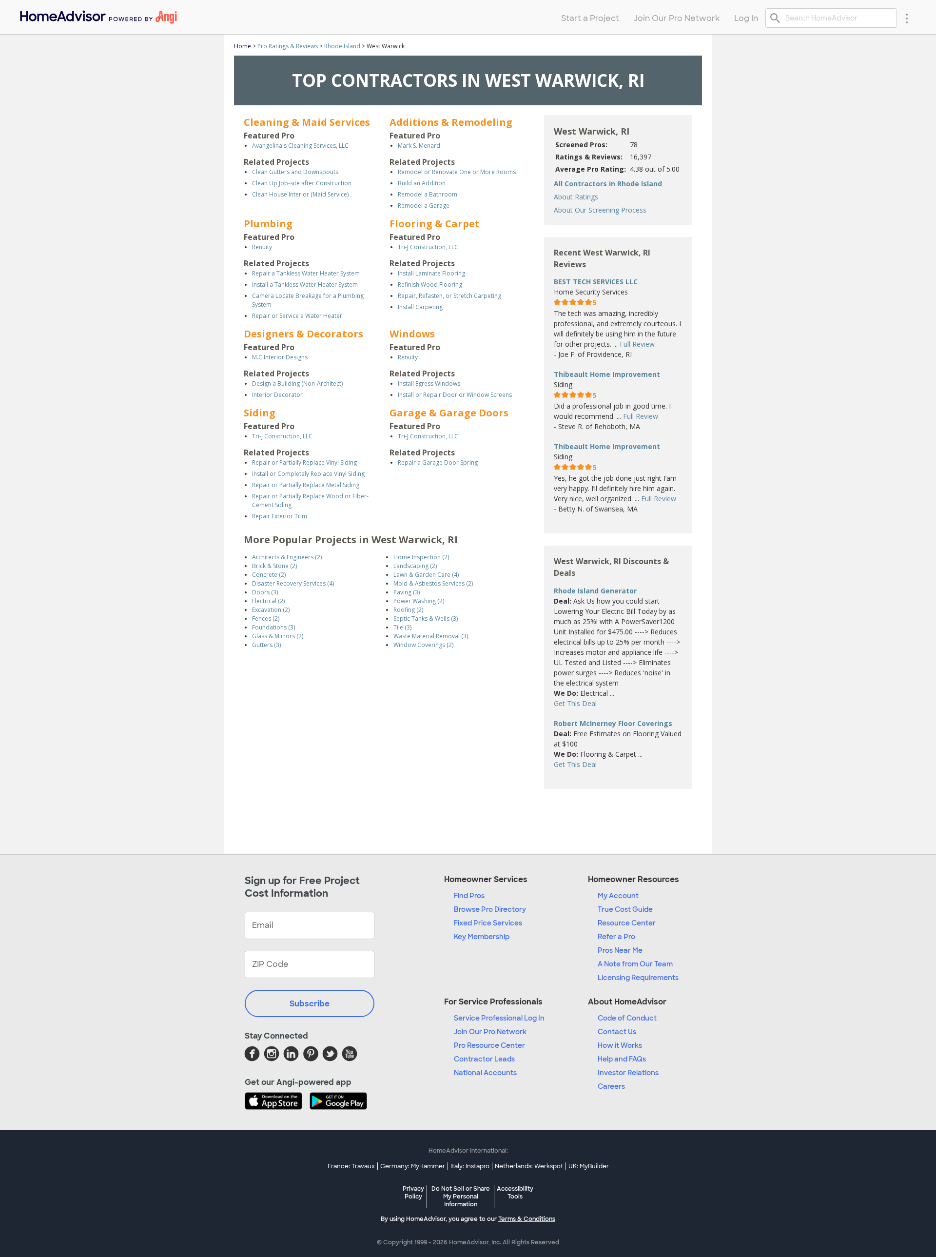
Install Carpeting (420, 307)
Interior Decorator (277, 395)
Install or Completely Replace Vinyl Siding (308, 474)
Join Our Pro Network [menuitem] (677, 18)
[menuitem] (98, 14)
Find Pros (469, 895)
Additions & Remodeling (451, 122)
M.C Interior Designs (280, 357)
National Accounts (485, 1072)
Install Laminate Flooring (431, 273)
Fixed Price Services (488, 923)
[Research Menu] (906, 18)
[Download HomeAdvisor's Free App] (277, 1102)
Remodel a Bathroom (427, 194)
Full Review (637, 344)
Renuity (262, 247)
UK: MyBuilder (588, 1166)
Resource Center (627, 923)
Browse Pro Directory (490, 909)
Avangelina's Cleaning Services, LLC (300, 145)
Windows (412, 333)
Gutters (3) (266, 645)
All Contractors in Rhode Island (608, 183)
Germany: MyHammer (412, 1166)
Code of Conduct (627, 1018)
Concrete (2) (269, 574)
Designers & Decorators (303, 333)
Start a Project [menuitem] (590, 18)
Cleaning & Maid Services (307, 122)
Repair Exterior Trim (279, 516)
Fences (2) (265, 618)
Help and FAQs (622, 1059)
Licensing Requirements (638, 977)
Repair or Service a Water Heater (297, 316)
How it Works (620, 1045)
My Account (618, 895)
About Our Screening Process (600, 210)
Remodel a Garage (423, 205)
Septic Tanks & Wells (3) (425, 618)
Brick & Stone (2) (274, 566)
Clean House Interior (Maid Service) (300, 194)
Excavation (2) (271, 610)
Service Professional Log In (499, 1018)
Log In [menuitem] (746, 18)
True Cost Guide (625, 909)
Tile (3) (402, 627)
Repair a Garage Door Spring (438, 462)
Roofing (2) (408, 610)
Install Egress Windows (429, 383)
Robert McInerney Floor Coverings (613, 723)
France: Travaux (351, 1166)
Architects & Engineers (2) (287, 557)
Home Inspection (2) (421, 557)
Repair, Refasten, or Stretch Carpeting (449, 296)
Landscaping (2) (415, 566)
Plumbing (268, 223)
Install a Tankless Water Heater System (305, 284)
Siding (259, 412)
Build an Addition (422, 183)
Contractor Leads (484, 1059)
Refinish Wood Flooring (430, 284)
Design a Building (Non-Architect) (297, 383)
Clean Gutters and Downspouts (295, 172)
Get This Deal (575, 703)
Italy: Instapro (469, 1166)
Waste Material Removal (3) (430, 636)
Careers (611, 1086)
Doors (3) (265, 592)
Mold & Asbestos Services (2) (433, 583)
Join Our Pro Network (490, 1031)
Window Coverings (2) (423, 645)
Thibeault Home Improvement (607, 374)
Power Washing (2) (418, 601)
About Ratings (576, 196)
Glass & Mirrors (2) (277, 636)
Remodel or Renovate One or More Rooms (457, 172)
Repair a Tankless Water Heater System (306, 273)
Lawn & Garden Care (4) (426, 574)
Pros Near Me (620, 950)
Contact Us (617, 1031)
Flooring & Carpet (435, 223)
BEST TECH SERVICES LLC (596, 281)
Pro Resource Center (489, 1045)
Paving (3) (406, 592)
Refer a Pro (616, 936)
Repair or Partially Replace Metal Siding (305, 485)
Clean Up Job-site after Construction (301, 183)
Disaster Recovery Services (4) (293, 583)
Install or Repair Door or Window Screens (455, 395)
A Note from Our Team (635, 964)
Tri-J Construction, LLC (428, 247)
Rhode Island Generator (595, 590)
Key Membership (481, 936)
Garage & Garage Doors (449, 412)
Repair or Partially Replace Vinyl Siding (304, 462)
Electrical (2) (268, 601)
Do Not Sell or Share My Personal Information (460, 1196)
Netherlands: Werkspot (529, 1166)
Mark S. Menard (419, 145)
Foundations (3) (273, 627)
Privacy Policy (413, 1192)
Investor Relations (628, 1072)
